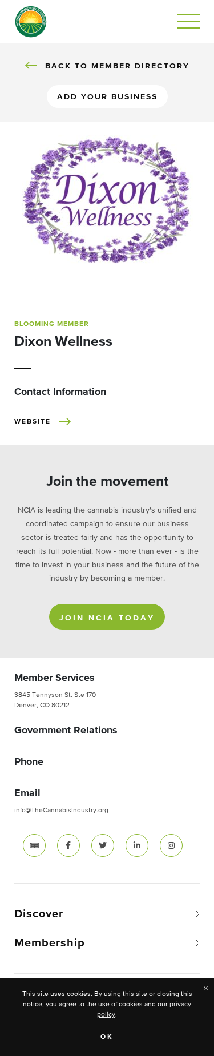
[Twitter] (102, 845)
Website (32, 421)
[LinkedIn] (137, 845)
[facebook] (68, 845)
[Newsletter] (34, 845)
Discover (38, 914)
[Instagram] (171, 845)
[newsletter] (34, 845)
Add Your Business (107, 97)
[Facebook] (68, 845)
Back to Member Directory (117, 66)
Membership (49, 943)
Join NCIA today (107, 618)
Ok (107, 1037)
